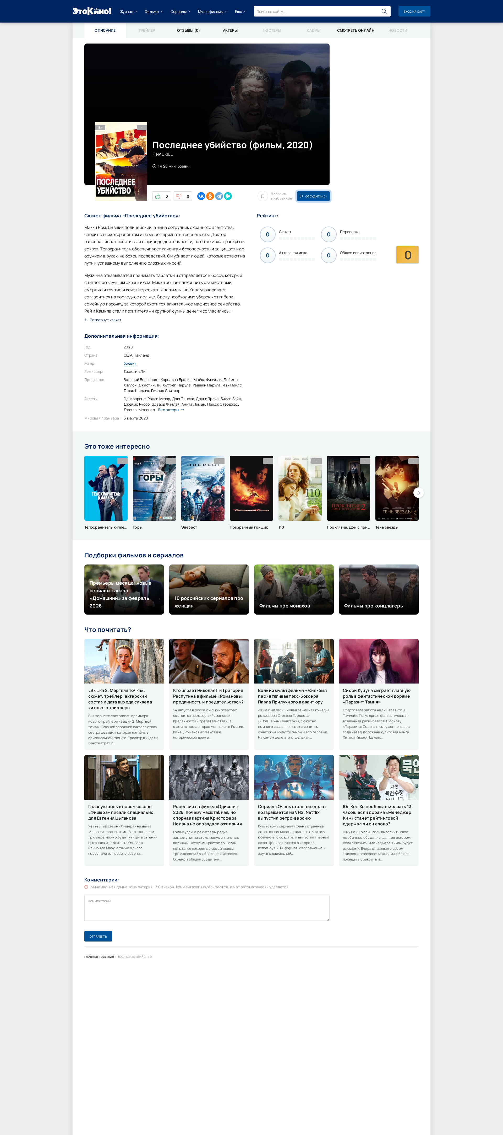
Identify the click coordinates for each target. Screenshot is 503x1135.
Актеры (230, 30)
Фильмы (152, 11)
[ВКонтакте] (201, 196)
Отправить (98, 936)
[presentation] (418, 492)
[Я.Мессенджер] (228, 196)
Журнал (126, 11)
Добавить (281, 196)
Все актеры (168, 409)
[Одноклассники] (210, 196)
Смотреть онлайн (355, 30)
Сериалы (179, 11)
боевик (130, 363)
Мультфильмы (210, 11)
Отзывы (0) (188, 30)
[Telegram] (219, 196)
